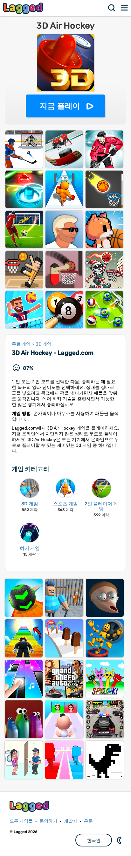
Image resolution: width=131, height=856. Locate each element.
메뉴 (124, 8)
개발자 (70, 821)
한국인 (93, 840)
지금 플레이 (60, 106)
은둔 (88, 821)
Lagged (24, 8)
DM (120, 840)
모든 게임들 (21, 821)
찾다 (112, 8)
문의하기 (48, 821)
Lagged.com (30, 806)
